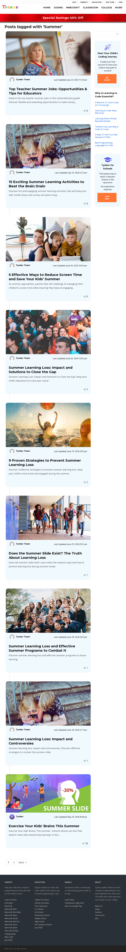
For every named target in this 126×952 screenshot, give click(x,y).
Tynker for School (42, 900)
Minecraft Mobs (11, 915)
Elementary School (42, 915)
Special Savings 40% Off (63, 18)
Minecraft (8, 906)
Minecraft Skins (11, 909)
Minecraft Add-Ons (12, 921)
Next (22, 862)
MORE (118, 7)
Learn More (69, 900)
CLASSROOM (90, 7)
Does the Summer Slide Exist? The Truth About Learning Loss (45, 555)
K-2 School (39, 909)
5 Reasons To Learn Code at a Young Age (107, 103)
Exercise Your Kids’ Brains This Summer (44, 826)
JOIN (120, 2)
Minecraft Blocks (11, 918)
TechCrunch (99, 915)
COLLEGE (106, 7)
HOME (47, 7)
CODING (58, 7)
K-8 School (39, 912)
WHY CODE (110, 2)
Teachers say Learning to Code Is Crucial (106, 128)
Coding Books (10, 934)
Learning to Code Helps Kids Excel (106, 111)
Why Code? (9, 937)
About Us (98, 906)
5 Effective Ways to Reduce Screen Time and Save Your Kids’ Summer (45, 277)
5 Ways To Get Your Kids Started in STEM (106, 136)
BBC (97, 918)
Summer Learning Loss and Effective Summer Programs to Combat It (42, 648)
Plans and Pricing (11, 931)
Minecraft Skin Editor (13, 912)
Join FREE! (8, 940)
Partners (98, 912)
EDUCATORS (97, 2)
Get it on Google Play (73, 906)
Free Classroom (41, 906)
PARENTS (84, 2)
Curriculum (9, 903)
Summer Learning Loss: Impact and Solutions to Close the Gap (40, 369)
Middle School (40, 918)
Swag (97, 909)
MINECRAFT (73, 7)
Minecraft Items (11, 924)
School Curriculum (42, 903)
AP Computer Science (43, 924)
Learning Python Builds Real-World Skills (106, 119)
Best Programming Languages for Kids (104, 144)
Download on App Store (74, 903)
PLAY (74, 2)
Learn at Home (11, 900)
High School (39, 921)
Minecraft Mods (11, 927)
